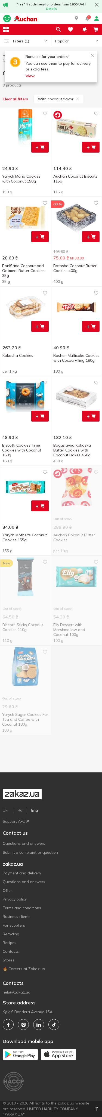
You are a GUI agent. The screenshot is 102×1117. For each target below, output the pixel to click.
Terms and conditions (22, 907)
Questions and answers (24, 843)
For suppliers (14, 925)
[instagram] (23, 1024)
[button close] (96, 5)
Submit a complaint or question (30, 852)
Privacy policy (15, 899)
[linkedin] (38, 1024)
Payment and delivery (22, 873)
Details (51, 9)
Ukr (6, 810)
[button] (76, 18)
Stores (8, 960)
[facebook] (8, 1024)
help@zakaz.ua (16, 992)
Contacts (11, 951)
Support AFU (14, 821)
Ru (20, 810)
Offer (7, 890)
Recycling (11, 934)
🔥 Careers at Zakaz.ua (24, 968)
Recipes (9, 942)
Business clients (16, 916)
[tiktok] (53, 1024)
